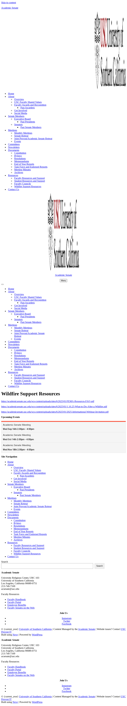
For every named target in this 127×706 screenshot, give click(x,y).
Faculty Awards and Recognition (30, 473)
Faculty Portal (14, 602)
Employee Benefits (16, 605)
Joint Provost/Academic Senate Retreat (33, 138)
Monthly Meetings (23, 133)
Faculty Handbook (16, 599)
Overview (19, 99)
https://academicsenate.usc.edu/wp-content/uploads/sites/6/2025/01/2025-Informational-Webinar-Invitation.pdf (55, 411)
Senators (18, 492)
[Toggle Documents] (55, 347)
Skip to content (8, 2)
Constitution (20, 153)
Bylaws (18, 155)
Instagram (66, 618)
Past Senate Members (30, 127)
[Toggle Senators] (55, 319)
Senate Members (15, 484)
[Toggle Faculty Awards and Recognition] (55, 300)
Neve (15, 634)
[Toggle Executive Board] (55, 314)
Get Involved (20, 110)
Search (4, 561)
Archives (18, 172)
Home (11, 93)
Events (17, 141)
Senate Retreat (21, 135)
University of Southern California (35, 629)
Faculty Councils (22, 183)
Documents (13, 517)
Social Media (20, 113)
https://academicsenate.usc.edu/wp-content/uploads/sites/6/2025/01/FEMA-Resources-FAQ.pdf (47, 401)
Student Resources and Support (29, 181)
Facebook (66, 624)
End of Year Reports (24, 164)
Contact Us (13, 189)
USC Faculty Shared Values (28, 102)
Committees (14, 144)
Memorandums (21, 161)
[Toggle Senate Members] (55, 311)
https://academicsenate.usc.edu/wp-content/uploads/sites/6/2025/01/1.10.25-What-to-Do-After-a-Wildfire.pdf (54, 406)
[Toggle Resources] (55, 372)
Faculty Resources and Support (29, 178)
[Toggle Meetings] (55, 325)
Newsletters (14, 147)
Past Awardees (27, 107)
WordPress (37, 634)
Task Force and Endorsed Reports (30, 167)
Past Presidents (27, 121)
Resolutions (20, 158)
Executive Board (22, 487)
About (10, 464)
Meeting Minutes (22, 169)
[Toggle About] (55, 291)
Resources (12, 542)
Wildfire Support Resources (27, 186)
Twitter (66, 621)
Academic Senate (86, 629)
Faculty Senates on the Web (21, 607)
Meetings (11, 498)
